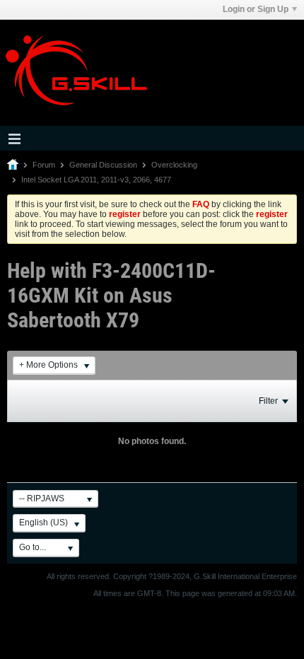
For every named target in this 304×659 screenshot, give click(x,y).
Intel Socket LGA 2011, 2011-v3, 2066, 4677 (96, 179)
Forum (44, 165)
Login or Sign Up (255, 9)
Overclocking (174, 165)
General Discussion (103, 165)
